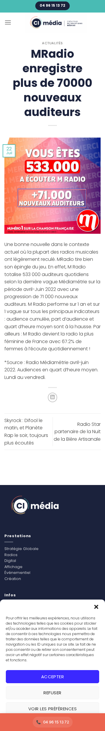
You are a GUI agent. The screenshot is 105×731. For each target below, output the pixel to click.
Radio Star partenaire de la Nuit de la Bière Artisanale (77, 431)
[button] (96, 607)
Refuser (52, 693)
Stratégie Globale (21, 548)
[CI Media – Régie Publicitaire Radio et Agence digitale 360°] (56, 23)
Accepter (52, 677)
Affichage (13, 566)
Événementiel (17, 572)
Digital (10, 560)
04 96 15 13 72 (56, 722)
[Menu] (7, 22)
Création (12, 578)
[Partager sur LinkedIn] (52, 397)
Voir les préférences (52, 709)
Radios (11, 554)
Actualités (52, 43)
